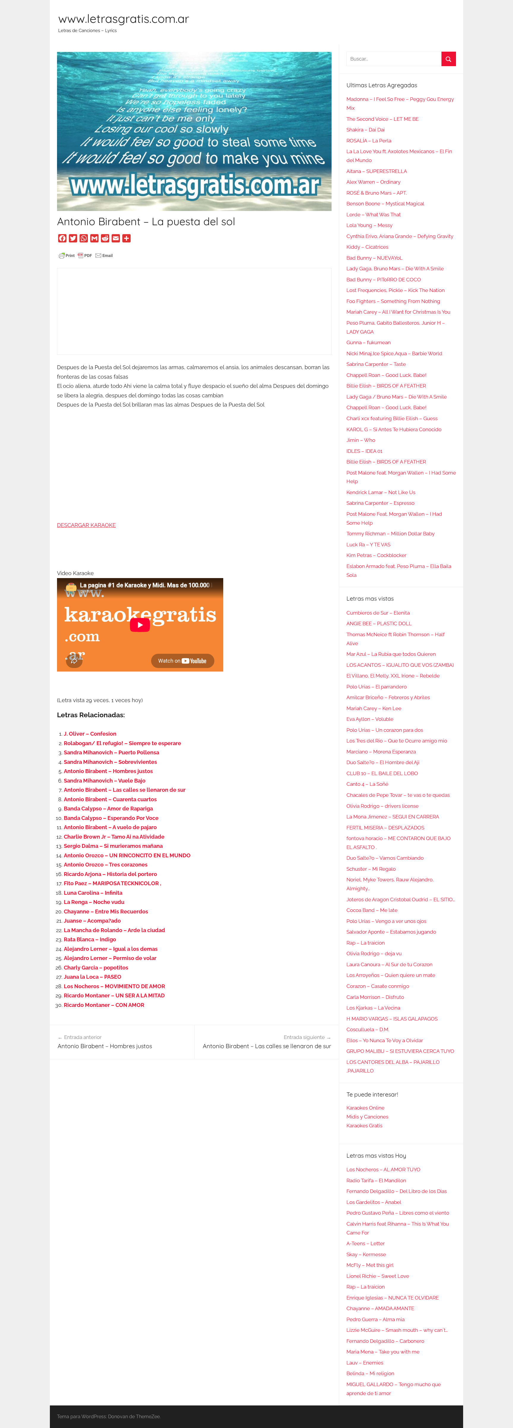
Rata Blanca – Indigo (90, 939)
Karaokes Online (365, 1108)
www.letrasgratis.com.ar (123, 18)
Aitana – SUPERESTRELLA (376, 171)
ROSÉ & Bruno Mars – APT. (376, 193)
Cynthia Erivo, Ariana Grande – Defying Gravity (399, 236)
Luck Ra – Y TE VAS (368, 545)
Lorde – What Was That (373, 215)
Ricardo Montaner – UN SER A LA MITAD (114, 995)
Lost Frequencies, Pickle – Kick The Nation (395, 290)
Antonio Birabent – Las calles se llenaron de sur (125, 790)
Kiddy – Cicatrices (367, 247)
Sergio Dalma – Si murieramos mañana (113, 846)
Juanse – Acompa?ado (92, 921)
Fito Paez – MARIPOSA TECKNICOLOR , (112, 883)
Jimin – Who (360, 440)
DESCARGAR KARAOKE (86, 525)
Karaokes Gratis (364, 1126)
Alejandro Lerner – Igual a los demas (111, 949)
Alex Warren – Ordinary (373, 182)
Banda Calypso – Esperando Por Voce (111, 818)
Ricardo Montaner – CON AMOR (104, 1005)
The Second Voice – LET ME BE (382, 119)
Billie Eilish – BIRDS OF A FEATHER (386, 386)
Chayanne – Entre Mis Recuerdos (106, 911)
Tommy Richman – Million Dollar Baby (390, 534)
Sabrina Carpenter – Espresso (380, 503)
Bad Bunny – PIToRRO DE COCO (383, 280)
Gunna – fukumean (368, 342)
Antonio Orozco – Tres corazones (106, 864)
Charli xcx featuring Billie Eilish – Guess (392, 418)
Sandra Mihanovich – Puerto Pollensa (111, 752)
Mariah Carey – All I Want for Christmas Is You (398, 312)
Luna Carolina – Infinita (93, 893)
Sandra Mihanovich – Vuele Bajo (104, 781)
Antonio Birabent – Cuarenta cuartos (110, 799)
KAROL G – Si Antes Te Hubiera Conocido (393, 429)
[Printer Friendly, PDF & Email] (86, 255)
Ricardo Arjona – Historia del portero (110, 874)
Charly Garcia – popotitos (96, 967)
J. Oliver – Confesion (90, 734)
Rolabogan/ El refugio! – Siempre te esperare (122, 743)
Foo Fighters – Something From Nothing (393, 301)
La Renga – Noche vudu (94, 902)
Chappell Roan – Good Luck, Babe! (386, 375)
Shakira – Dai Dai (365, 130)
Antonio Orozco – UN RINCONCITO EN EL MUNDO (127, 855)
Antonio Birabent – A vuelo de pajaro (110, 827)
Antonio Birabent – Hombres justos (108, 771)
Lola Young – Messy (369, 225)
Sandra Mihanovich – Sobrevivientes (110, 762)
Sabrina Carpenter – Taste (376, 364)
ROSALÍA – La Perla (368, 141)
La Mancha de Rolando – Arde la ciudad (114, 930)
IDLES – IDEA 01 (364, 451)
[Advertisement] (194, 311)
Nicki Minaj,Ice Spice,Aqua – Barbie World (394, 353)
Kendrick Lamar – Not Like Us (380, 492)
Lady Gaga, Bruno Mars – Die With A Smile (395, 269)
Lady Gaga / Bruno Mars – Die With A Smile (396, 397)
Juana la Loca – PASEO (92, 977)
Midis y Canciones (367, 1117)
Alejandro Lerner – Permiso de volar (110, 958)
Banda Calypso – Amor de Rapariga (108, 808)
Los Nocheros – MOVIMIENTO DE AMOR (114, 986)
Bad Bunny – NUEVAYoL (374, 258)
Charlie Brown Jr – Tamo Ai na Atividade (114, 837)
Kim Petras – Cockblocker (376, 555)
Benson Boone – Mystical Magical (385, 204)
